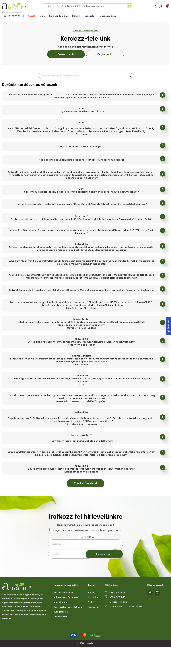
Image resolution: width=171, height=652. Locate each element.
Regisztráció (104, 54)
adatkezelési (75, 530)
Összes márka (108, 15)
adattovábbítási (97, 530)
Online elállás (60, 616)
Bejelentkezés (66, 54)
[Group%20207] (150, 592)
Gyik (90, 602)
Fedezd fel (93, 607)
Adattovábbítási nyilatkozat (68, 607)
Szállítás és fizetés (63, 592)
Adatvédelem (60, 602)
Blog (42, 15)
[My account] (160, 6)
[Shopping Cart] (166, 6)
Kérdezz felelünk (58, 15)
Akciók (32, 15)
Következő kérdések (85, 483)
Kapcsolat (90, 15)
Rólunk (76, 15)
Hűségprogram (60, 611)
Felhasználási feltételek (65, 597)
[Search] (129, 6)
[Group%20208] (157, 592)
